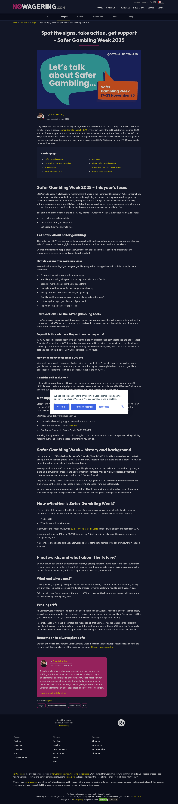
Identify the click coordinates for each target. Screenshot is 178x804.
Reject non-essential (83, 406)
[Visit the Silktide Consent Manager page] (122, 406)
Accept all (61, 406)
